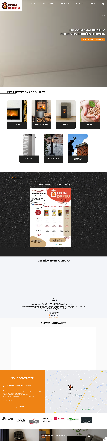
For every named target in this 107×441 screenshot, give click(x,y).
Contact (93, 3)
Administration (61, 436)
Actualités (79, 3)
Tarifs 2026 (65, 3)
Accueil (34, 3)
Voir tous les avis (53, 317)
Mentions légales (46, 436)
